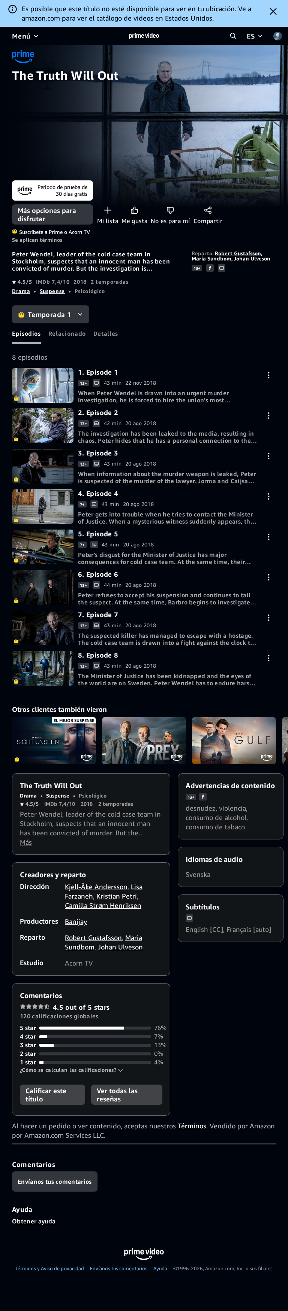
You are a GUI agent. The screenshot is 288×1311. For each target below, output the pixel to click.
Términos (192, 1126)
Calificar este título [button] (46, 1094)
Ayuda (160, 1268)
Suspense (52, 291)
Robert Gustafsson (238, 253)
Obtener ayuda (34, 1221)
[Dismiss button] (273, 11)
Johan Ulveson (252, 258)
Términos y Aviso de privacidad (49, 1268)
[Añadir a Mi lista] (107, 210)
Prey (144, 740)
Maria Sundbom (211, 258)
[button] (71, 1070)
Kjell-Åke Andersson (96, 886)
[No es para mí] (170, 210)
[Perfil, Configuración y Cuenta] (278, 36)
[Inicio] (144, 36)
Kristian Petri (116, 896)
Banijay (76, 921)
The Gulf (234, 740)
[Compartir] (208, 210)
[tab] (26, 333)
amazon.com (41, 18)
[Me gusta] (134, 210)
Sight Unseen (54, 740)
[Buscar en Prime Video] (233, 36)
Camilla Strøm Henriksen (103, 905)
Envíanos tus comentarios (118, 1268)
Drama (21, 291)
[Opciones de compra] (268, 375)
